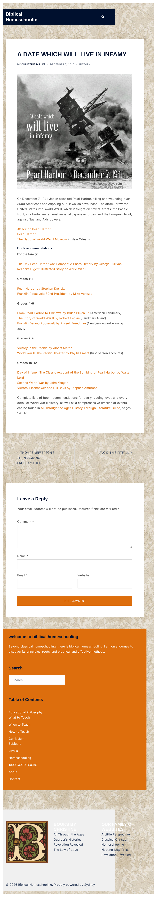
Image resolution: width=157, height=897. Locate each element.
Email (22, 575)
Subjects (15, 743)
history (85, 64)
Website (83, 575)
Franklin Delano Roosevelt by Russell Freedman (51, 323)
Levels (13, 751)
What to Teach (19, 717)
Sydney (89, 884)
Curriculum (16, 739)
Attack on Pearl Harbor (34, 229)
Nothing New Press (115, 850)
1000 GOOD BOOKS (23, 765)
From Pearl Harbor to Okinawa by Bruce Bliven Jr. (53, 313)
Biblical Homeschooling (23, 16)
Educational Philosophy (26, 712)
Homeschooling (20, 758)
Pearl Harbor (26, 234)
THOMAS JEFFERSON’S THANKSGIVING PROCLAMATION (35, 458)
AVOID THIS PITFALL (114, 453)
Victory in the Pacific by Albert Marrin (44, 348)
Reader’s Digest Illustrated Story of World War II (51, 269)
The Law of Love (66, 850)
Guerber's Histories (67, 839)
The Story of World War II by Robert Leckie (48, 318)
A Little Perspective (115, 834)
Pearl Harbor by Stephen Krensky (41, 288)
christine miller (33, 64)
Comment (25, 521)
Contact (14, 779)
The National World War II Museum (42, 239)
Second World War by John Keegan (42, 383)
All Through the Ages (69, 834)
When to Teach (19, 724)
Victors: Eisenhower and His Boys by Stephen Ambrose (57, 388)
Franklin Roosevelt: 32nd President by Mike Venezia (54, 294)
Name (22, 556)
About (13, 772)
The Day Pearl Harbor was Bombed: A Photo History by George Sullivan (69, 264)
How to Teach (19, 731)
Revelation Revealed (68, 844)
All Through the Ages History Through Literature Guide (80, 408)
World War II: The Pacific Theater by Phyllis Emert (53, 353)
